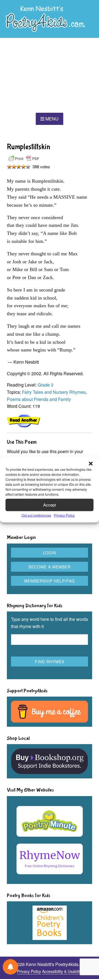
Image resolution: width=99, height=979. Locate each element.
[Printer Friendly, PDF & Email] (24, 158)
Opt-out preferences (36, 515)
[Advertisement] (49, 75)
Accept (49, 505)
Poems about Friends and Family (39, 399)
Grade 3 (45, 385)
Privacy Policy (64, 515)
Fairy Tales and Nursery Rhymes (54, 392)
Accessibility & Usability (62, 971)
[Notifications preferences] (10, 967)
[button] (91, 463)
